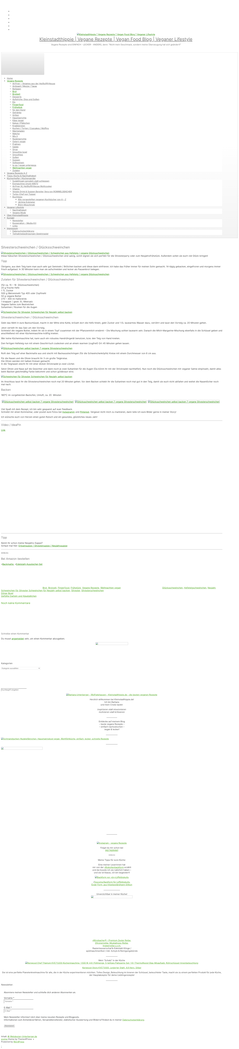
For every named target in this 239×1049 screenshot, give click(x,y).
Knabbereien (18, 125)
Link (3, 430)
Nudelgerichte (19, 139)
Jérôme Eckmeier (26, 202)
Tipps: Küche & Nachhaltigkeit (21, 175)
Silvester (75, 590)
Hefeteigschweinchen (195, 587)
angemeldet (18, 638)
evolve (4, 1039)
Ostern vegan (19, 141)
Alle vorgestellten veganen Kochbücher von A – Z (42, 199)
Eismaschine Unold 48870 (25, 183)
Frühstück (17, 107)
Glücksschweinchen (172, 587)
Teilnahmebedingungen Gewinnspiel (30, 233)
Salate (15, 146)
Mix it (15, 136)
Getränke (16, 112)
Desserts (16, 96)
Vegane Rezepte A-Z (17, 173)
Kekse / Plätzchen (21, 123)
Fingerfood (17, 104)
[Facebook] (12, 18)
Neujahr (211, 587)
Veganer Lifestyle (15, 207)
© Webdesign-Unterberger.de (22, 1036)
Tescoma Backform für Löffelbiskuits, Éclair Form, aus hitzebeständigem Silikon (111, 883)
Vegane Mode (19, 212)
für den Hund (18, 110)
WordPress (18, 1041)
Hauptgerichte (19, 117)
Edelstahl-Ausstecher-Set (29, 564)
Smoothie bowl (19, 152)
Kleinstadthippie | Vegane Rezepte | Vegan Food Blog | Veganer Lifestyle (115, 39)
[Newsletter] (12, 14)
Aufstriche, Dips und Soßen (25, 99)
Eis (13, 102)
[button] (1, 1046)
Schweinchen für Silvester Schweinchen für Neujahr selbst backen (35, 590)
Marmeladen (18, 131)
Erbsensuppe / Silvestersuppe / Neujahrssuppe (43, 545)
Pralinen (16, 144)
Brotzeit (16, 94)
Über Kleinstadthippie (17, 215)
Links (15, 225)
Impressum (12, 228)
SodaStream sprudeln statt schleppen (30, 181)
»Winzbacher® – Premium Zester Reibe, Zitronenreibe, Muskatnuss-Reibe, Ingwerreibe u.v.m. (111, 943)
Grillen (15, 115)
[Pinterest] (12, 29)
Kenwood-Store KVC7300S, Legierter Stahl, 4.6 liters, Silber (111, 967)
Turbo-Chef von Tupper (24, 194)
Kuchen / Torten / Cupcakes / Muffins (30, 128)
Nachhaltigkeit (19, 210)
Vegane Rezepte (15, 81)
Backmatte (8, 564)
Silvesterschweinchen (92, 590)
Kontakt (10, 218)
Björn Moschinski (26, 204)
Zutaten (16, 170)
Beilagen (16, 88)
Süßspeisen (18, 162)
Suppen (16, 160)
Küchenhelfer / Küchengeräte (21, 178)
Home (10, 78)
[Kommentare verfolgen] (22, 628)
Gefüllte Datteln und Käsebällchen (19, 596)
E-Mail (8, 1007)
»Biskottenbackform (114, 867)
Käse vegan (18, 120)
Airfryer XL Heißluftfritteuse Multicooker (32, 186)
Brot (14, 91)
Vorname (9, 998)
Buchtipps (17, 196)
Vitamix (16, 189)
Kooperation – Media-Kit (24, 223)
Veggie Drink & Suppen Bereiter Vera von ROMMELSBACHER (42, 191)
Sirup (15, 149)
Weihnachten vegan (22, 168)
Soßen (15, 157)
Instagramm (68, 412)
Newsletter (17, 220)
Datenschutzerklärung (23, 231)
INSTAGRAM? (111, 850)
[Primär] (22, 64)
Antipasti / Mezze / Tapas (24, 86)
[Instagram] (12, 22)
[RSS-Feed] (12, 11)
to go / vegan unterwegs (24, 165)
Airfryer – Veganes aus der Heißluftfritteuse (33, 83)
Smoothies (17, 154)
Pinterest (84, 412)
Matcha (16, 133)
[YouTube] (12, 25)
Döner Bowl (7, 593)
